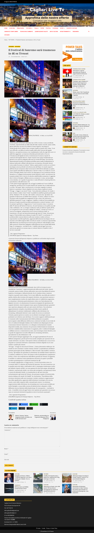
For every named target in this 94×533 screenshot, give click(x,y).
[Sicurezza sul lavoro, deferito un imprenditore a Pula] (67, 105)
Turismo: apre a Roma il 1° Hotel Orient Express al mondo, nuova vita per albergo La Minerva (80, 84)
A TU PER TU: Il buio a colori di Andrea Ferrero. (81, 114)
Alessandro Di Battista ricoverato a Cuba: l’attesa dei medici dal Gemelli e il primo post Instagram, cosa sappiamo (80, 489)
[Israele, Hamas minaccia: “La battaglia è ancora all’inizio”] (67, 126)
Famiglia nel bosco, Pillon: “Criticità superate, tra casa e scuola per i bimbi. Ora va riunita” (23, 478)
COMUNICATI (17, 485)
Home (5, 28)
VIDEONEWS (76, 31)
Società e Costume (72, 28)
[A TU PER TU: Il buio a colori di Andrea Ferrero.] (67, 115)
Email (6, 454)
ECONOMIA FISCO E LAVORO (79, 69)
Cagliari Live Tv (47, 9)
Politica (48, 28)
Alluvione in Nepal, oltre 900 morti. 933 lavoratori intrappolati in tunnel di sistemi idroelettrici (52, 489)
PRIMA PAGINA (20, 28)
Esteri (42, 28)
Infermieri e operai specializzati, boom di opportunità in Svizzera (80, 72)
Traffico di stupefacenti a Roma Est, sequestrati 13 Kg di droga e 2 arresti (51, 477)
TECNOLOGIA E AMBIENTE (26, 31)
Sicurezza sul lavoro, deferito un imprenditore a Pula (81, 104)
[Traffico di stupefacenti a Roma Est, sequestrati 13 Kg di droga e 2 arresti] (38, 477)
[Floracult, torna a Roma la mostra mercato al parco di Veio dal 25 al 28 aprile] (67, 137)
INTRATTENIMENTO (65, 31)
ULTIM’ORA (12, 28)
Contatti (43, 528)
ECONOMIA (55, 28)
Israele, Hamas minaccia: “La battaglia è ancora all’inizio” (81, 125)
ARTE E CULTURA (54, 31)
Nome (6, 448)
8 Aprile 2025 (80, 88)
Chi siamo (7, 35)
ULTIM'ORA (17, 46)
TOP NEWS (28, 28)
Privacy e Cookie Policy (51, 528)
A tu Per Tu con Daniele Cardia (79, 112)
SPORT (62, 28)
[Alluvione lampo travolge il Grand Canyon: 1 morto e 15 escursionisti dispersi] (66, 477)
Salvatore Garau (79, 107)
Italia (36, 28)
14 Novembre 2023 (77, 129)
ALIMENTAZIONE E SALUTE (41, 31)
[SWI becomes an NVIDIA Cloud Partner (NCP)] (9, 488)
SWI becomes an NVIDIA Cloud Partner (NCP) (21, 487)
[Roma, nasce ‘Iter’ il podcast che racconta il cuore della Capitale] (67, 94)
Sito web (6, 459)
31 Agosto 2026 (18, 492)
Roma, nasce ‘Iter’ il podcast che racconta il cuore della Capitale (81, 93)
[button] (89, 31)
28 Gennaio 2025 (16, 56)
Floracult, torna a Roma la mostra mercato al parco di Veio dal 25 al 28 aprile (81, 136)
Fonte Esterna (78, 75)
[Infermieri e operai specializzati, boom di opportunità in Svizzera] (67, 72)
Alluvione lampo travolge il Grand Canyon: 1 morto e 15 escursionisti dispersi (80, 477)
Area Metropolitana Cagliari (79, 101)
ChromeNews (44, 531)
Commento (7, 430)
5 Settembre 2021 (77, 119)
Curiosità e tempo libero (11, 31)
